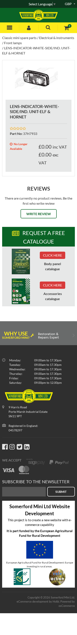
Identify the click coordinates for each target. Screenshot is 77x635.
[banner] (21, 261)
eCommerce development (32, 601)
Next (73, 336)
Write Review (38, 214)
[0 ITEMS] (66, 28)
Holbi (56, 601)
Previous (3, 336)
